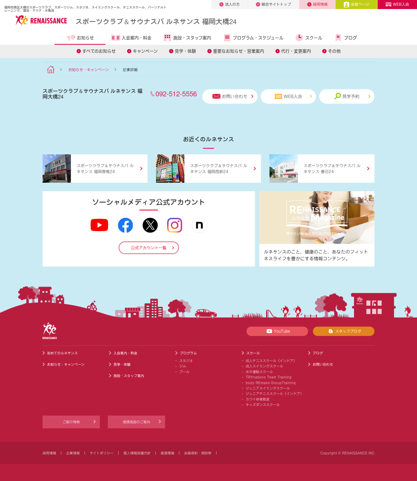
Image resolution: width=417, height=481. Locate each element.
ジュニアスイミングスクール (268, 388)
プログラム (188, 353)
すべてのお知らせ (99, 51)
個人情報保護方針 (137, 453)
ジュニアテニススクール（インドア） (275, 393)
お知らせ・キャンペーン (88, 70)
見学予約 (350, 96)
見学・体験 (185, 51)
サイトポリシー (101, 453)
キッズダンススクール (263, 404)
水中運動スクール (259, 371)
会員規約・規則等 (197, 453)
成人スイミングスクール (264, 366)
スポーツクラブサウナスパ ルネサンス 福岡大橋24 (156, 21)
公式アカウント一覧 (149, 248)
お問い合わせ (234, 96)
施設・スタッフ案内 (192, 38)
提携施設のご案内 (136, 421)
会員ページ (360, 4)
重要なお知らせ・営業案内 (238, 51)
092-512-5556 (176, 93)
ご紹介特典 (71, 421)
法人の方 (232, 4)
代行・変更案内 (296, 51)
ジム (182, 366)
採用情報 (320, 4)
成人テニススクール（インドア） (271, 360)
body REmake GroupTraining (271, 382)
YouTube (282, 331)
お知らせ (85, 38)
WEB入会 (401, 4)
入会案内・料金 (136, 38)
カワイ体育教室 (257, 399)
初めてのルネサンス (62, 353)
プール (184, 371)
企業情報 (73, 453)
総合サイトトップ (276, 4)
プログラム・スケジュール (258, 38)
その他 (334, 51)
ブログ (350, 38)
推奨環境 (167, 453)
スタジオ (186, 360)
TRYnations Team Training (269, 377)
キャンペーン (145, 51)
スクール (313, 38)
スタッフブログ (348, 331)
